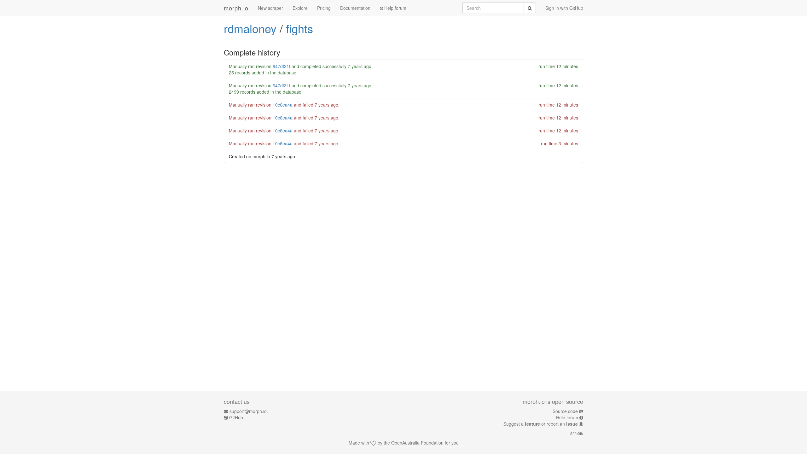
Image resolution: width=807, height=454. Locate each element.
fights (299, 28)
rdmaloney (250, 28)
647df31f (281, 66)
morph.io (236, 8)
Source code (565, 411)
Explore (300, 8)
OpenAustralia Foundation (417, 442)
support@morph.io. (248, 411)
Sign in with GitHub (564, 8)
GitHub (236, 417)
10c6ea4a (283, 105)
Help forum (394, 8)
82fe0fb (576, 433)
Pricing (324, 8)
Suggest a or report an (540, 424)
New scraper (270, 8)
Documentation (355, 8)
